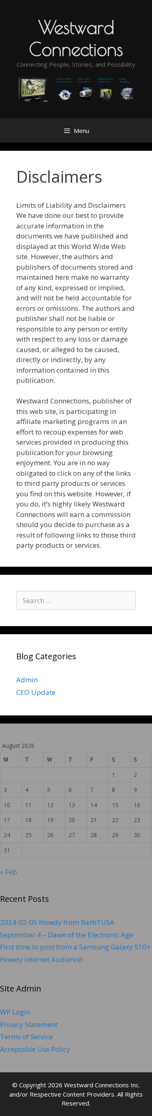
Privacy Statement (29, 1024)
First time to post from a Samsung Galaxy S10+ (75, 946)
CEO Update (36, 692)
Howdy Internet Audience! (41, 959)
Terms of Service (26, 1036)
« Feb (8, 871)
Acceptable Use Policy (35, 1049)
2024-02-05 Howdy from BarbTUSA (57, 922)
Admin (27, 679)
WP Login (15, 1012)
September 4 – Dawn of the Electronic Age (66, 934)
